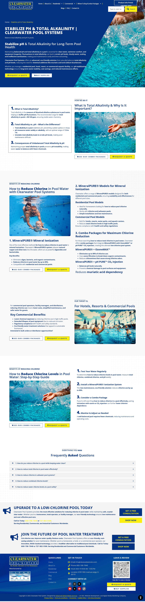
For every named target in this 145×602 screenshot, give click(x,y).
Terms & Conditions (61, 598)
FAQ (68, 8)
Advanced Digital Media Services (66, 596)
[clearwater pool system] (21, 6)
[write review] (121, 569)
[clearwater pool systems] (23, 561)
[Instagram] (74, 584)
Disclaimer (73, 598)
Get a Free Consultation (131, 512)
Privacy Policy (48, 598)
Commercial (69, 4)
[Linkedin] (84, 584)
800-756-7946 (31, 521)
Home (40, 4)
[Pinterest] (79, 589)
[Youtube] (70, 589)
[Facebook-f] (70, 584)
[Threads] (79, 584)
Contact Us (75, 8)
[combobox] (116, 9)
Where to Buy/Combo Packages (88, 4)
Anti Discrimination (94, 598)
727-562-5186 (45, 521)
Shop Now (130, 520)
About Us (48, 4)
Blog (49, 575)
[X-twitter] (74, 589)
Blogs (63, 8)
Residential (56, 4)
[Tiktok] (84, 589)
